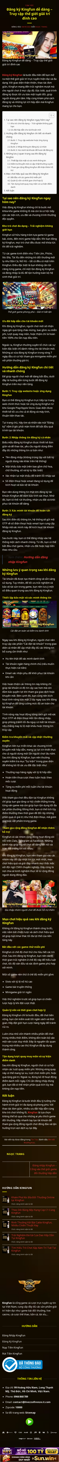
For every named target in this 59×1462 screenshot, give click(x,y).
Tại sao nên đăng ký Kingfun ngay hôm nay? (28, 119)
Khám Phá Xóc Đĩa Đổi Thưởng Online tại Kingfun (32, 1199)
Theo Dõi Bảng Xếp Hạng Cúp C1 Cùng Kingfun (33, 1211)
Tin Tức (29, 5)
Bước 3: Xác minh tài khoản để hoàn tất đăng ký (32, 150)
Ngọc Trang (41, 27)
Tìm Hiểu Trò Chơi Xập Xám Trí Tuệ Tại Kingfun (33, 1249)
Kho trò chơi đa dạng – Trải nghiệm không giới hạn (31, 125)
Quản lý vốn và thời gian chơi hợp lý (27, 180)
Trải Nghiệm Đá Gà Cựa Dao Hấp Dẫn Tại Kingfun (32, 1237)
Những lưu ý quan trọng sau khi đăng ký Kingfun (26, 155)
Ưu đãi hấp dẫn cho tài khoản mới (26, 129)
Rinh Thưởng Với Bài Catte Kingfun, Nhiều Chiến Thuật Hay (31, 1224)
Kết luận (10, 190)
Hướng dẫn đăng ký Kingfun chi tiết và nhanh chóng (28, 135)
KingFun (7, 1303)
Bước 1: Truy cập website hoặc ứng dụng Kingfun (29, 142)
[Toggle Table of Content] (50, 115)
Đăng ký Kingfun (12, 75)
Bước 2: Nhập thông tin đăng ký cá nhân (29, 146)
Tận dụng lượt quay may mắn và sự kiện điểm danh (31, 185)
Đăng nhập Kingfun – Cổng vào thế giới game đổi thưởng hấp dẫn (43, 1169)
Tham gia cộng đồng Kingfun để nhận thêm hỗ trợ (32, 169)
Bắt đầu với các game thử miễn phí (26, 177)
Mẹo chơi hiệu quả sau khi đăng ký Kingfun (27, 173)
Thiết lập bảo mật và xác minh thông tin (28, 160)
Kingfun (32, 1112)
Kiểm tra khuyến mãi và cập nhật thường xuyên (32, 163)
